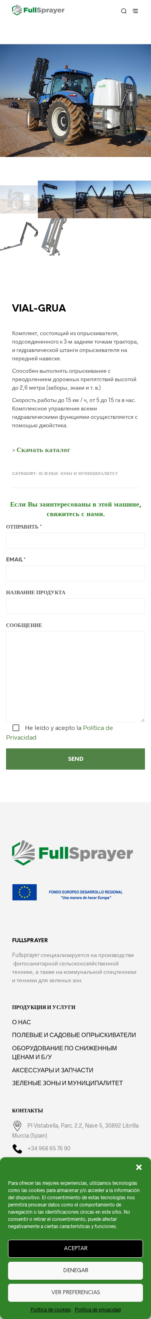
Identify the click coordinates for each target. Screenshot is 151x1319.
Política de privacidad (98, 1309)
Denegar (75, 1270)
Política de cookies (51, 1309)
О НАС (21, 1021)
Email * (16, 560)
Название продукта (35, 592)
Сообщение (24, 625)
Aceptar (75, 1248)
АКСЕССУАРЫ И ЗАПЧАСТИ (52, 1070)
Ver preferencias (76, 1292)
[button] (139, 1167)
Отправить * (24, 527)
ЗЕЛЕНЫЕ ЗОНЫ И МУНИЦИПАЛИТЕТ (78, 474)
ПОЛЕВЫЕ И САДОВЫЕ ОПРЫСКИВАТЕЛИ (74, 1034)
